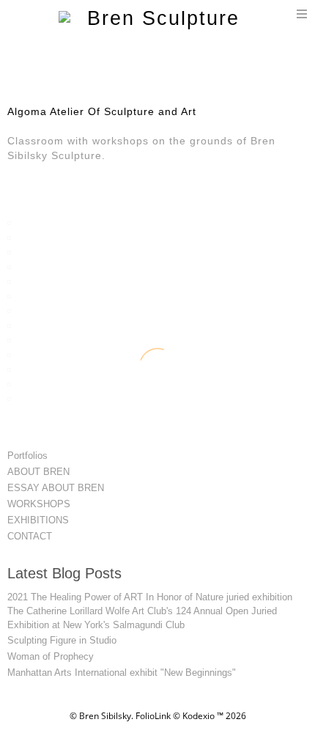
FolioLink (153, 716)
